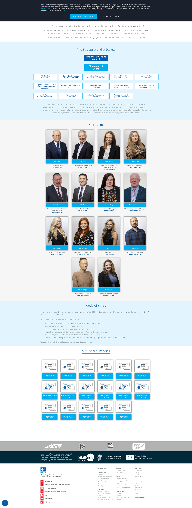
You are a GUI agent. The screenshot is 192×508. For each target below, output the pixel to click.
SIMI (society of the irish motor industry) (57, 484)
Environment (138, 482)
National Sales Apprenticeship (125, 484)
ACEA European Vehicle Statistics (104, 494)
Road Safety (138, 468)
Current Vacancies (121, 478)
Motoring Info (120, 491)
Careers (118, 476)
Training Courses (121, 470)
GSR (136, 478)
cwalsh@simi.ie (83, 211)
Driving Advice (139, 476)
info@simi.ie (48, 481)
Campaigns (138, 474)
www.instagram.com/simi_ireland (55, 491)
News (136, 493)
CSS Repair (101, 486)
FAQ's (99, 484)
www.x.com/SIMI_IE (50, 488)
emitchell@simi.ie (109, 169)
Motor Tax (119, 495)
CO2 (136, 484)
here (65, 10)
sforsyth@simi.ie (83, 254)
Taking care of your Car (104, 482)
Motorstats (101, 490)
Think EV (119, 493)
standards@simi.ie (135, 254)
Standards (101, 474)
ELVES (137, 486)
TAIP (118, 486)
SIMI (45, 495)
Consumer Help (102, 472)
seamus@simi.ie (135, 211)
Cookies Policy (46, 8)
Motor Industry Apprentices (124, 480)
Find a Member (102, 468)
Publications (138, 489)
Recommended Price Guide (105, 499)
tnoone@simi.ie (135, 167)
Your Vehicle (138, 470)
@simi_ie (47, 502)
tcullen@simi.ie (83, 167)
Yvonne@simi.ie (109, 211)
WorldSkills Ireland (122, 482)
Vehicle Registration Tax (123, 497)
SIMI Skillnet (48, 498)
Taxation (119, 499)
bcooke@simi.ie (57, 167)
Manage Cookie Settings (111, 16)
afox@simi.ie (109, 254)
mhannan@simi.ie (109, 296)
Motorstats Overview (103, 491)
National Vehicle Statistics (105, 497)
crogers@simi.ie (57, 213)
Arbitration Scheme (103, 478)
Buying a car (101, 480)
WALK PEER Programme (123, 488)
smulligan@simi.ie (83, 296)
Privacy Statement (140, 497)
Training (118, 468)
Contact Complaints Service (105, 476)
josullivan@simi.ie (57, 254)
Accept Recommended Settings (83, 16)
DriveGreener (139, 488)
